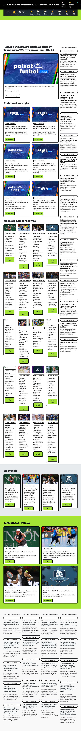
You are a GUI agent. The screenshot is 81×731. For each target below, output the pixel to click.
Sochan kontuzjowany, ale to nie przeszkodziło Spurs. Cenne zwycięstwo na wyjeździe (69, 623)
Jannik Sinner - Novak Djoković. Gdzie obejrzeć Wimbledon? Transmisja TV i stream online (68, 201)
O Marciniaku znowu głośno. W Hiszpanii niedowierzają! (67, 243)
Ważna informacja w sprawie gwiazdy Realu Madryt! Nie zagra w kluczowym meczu (11, 710)
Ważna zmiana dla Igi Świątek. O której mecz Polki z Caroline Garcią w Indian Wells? (49, 623)
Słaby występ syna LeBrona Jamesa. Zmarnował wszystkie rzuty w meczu (10, 667)
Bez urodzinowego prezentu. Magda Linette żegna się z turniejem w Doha (11, 623)
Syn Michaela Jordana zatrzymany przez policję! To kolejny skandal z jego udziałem (68, 98)
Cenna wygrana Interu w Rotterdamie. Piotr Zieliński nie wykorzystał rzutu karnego (68, 265)
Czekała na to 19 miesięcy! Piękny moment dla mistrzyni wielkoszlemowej (68, 118)
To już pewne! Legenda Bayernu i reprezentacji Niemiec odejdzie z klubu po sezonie (68, 222)
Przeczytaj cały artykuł (12, 96)
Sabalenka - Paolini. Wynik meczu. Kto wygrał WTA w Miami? (68, 140)
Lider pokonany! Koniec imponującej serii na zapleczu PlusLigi (49, 706)
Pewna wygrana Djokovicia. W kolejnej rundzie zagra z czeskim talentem (30, 664)
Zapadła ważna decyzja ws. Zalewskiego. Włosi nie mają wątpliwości (68, 643)
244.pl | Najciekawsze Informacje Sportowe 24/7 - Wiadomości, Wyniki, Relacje (31, 4)
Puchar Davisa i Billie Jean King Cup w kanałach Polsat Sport (68, 285)
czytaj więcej (9, 139)
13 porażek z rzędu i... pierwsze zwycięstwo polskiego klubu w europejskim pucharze (68, 712)
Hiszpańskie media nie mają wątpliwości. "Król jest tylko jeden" (49, 685)
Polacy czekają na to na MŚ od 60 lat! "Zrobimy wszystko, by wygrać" (49, 665)
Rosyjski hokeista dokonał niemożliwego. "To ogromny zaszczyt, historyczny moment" (49, 644)
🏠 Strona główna (64, 5)
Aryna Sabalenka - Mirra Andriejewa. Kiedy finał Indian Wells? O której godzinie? (68, 56)
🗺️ (77, 2)
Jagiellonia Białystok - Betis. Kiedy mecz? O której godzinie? (30, 706)
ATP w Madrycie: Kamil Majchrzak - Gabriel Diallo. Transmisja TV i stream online (67, 666)
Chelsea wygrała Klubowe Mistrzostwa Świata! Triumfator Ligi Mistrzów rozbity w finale (68, 688)
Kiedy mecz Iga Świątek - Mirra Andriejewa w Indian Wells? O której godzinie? (68, 181)
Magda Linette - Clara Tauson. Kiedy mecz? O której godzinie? (68, 306)
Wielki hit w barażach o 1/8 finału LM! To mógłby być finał (68, 325)
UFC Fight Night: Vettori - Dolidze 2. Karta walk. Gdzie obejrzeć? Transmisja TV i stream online (11, 645)
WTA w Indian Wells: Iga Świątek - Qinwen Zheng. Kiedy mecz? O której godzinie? (68, 160)
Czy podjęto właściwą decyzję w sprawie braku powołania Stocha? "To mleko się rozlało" (30, 643)
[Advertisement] (40, 32)
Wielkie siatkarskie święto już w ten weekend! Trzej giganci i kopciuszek (30, 686)
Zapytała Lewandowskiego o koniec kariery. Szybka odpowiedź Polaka (11, 689)
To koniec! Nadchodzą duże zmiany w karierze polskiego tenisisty (30, 622)
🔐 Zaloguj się (71, 5)
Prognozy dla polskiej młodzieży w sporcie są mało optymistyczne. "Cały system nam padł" (68, 77)
